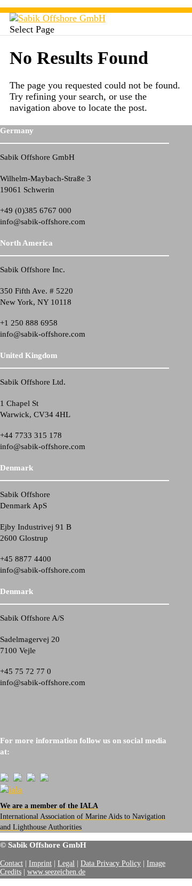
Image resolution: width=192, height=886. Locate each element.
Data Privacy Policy (111, 863)
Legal (66, 863)
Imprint (40, 863)
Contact (11, 863)
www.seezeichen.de (56, 872)
